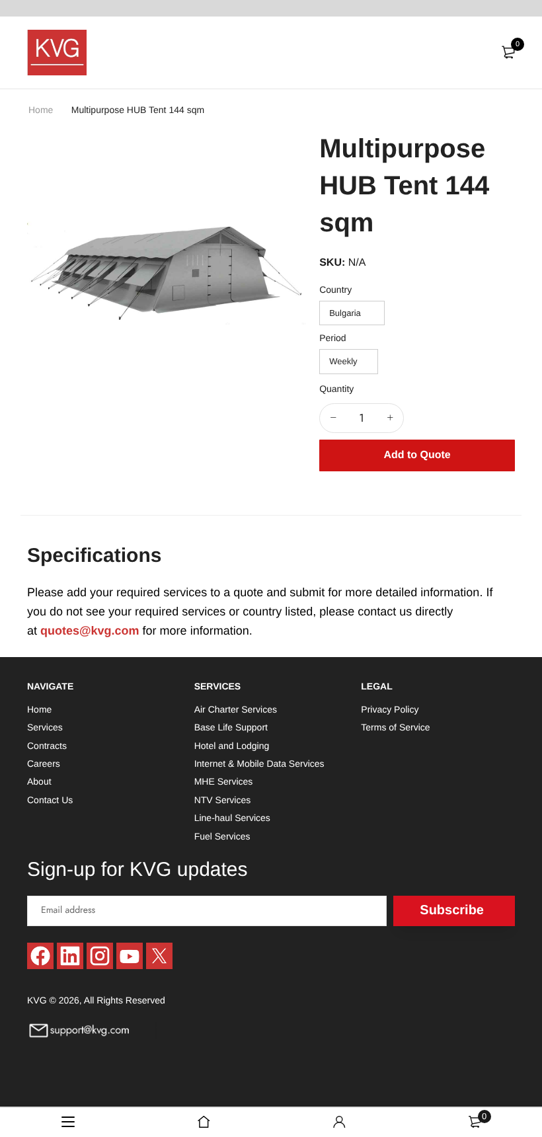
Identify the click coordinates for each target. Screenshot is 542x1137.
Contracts (47, 745)
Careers (43, 763)
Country (335, 289)
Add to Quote (416, 455)
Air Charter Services (235, 709)
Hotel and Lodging (232, 745)
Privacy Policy (389, 709)
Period (332, 337)
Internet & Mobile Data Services (259, 763)
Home (42, 109)
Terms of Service (395, 727)
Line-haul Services (232, 817)
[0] (508, 52)
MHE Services (223, 781)
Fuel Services (222, 835)
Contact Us (50, 800)
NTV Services (222, 800)
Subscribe (452, 910)
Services (45, 727)
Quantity (336, 388)
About (39, 781)
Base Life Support (231, 727)
